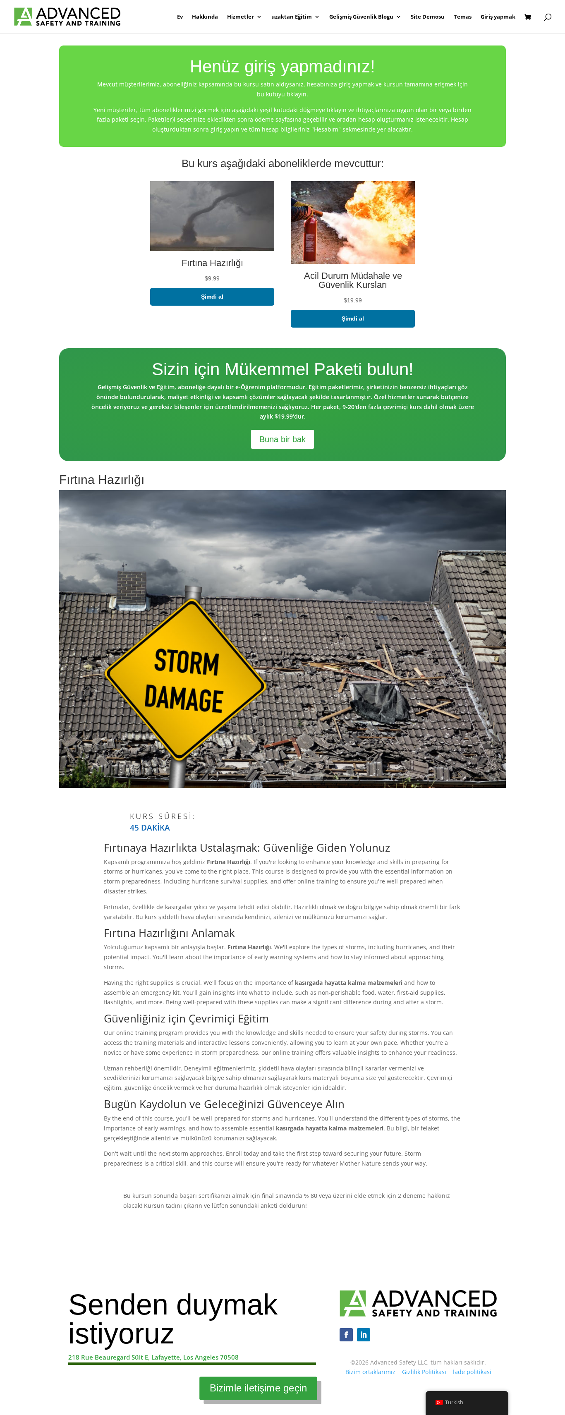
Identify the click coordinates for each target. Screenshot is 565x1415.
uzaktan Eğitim (291, 17)
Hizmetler (240, 17)
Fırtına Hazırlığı (212, 263)
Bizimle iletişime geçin (258, 1388)
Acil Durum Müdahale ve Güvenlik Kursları (353, 280)
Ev (180, 17)
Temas (463, 17)
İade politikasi (472, 1372)
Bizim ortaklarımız (370, 1372)
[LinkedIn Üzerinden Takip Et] (363, 1334)
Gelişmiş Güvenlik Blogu (361, 17)
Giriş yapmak (498, 17)
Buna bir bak (282, 439)
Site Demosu (428, 17)
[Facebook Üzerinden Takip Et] (346, 1334)
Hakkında (205, 17)
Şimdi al (212, 296)
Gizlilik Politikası (424, 1372)
